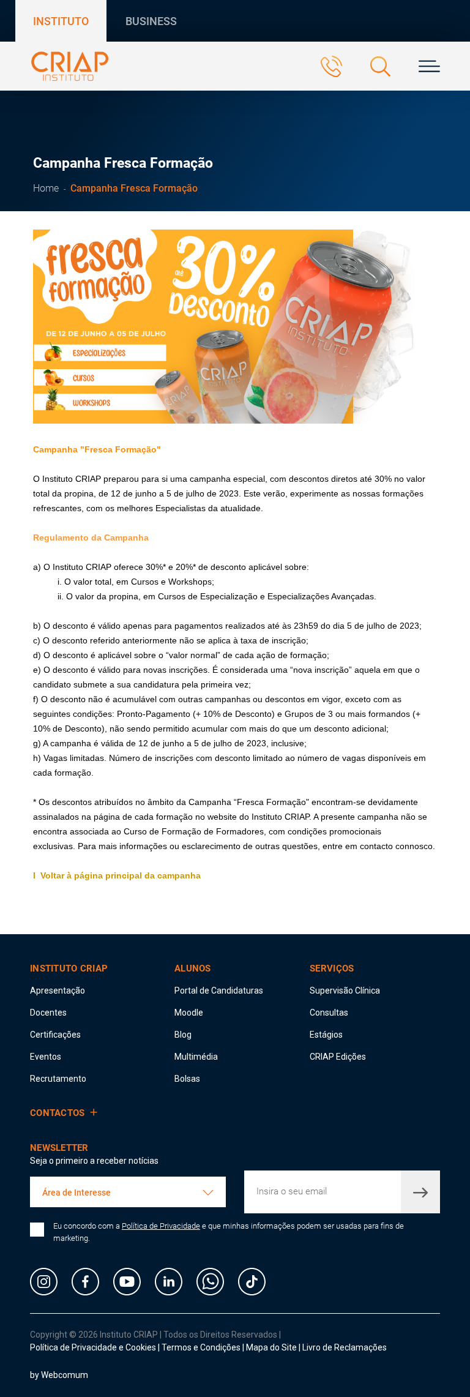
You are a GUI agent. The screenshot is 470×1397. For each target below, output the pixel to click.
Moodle (188, 1012)
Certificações (55, 1034)
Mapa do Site (272, 1347)
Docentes (48, 1012)
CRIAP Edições (338, 1057)
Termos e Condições (201, 1347)
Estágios (326, 1034)
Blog (183, 1034)
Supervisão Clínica (345, 990)
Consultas (329, 1012)
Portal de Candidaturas (218, 990)
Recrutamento (58, 1079)
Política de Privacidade (161, 1225)
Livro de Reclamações (344, 1347)
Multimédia (196, 1057)
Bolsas (187, 1079)
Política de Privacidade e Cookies (93, 1347)
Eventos (45, 1057)
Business (151, 21)
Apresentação (57, 990)
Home (46, 188)
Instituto (61, 21)
